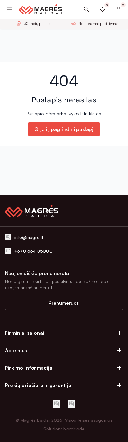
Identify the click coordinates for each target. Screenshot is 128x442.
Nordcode (74, 428)
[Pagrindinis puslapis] (38, 9)
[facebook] (56, 404)
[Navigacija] (9, 9)
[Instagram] (71, 404)
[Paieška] (86, 9)
